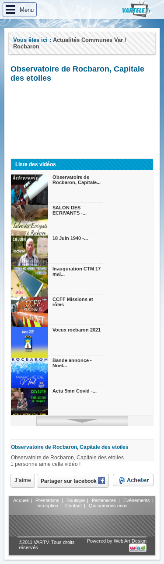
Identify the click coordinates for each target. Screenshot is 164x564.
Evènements (136, 500)
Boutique (75, 500)
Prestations (47, 500)
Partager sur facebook (69, 481)
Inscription (47, 505)
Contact (73, 505)
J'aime (22, 480)
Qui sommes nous (108, 505)
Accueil (20, 500)
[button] (20, 9)
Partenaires (104, 500)
